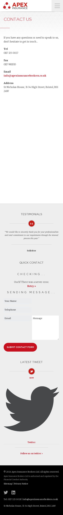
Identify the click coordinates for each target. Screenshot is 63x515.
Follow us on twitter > (31, 453)
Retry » (31, 286)
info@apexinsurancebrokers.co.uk (25, 75)
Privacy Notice (21, 483)
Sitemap (8, 483)
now (31, 377)
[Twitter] (6, 492)
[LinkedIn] (13, 492)
